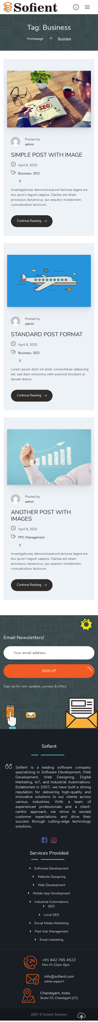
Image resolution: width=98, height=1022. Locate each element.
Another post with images (41, 515)
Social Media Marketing (51, 923)
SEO (36, 173)
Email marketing (51, 939)
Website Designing (51, 876)
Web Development (51, 885)
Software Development (51, 868)
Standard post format (47, 334)
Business (24, 173)
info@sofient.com (59, 976)
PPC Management (31, 537)
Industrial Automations (51, 902)
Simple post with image (46, 155)
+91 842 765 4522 (59, 960)
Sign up (49, 670)
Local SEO (51, 915)
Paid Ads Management (51, 931)
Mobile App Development (51, 893)
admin (29, 144)
